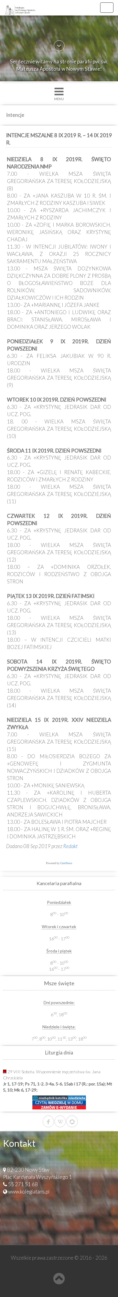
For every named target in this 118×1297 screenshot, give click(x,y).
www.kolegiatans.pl (29, 1191)
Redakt (70, 846)
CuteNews (66, 863)
